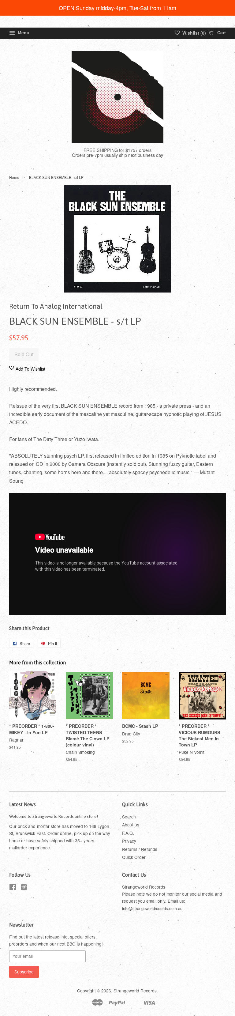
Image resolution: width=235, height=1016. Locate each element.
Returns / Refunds (139, 849)
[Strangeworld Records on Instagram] (24, 888)
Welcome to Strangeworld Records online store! (53, 816)
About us (130, 824)
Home (14, 177)
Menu (23, 32)
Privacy (129, 841)
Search (129, 817)
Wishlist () (193, 33)
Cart (221, 32)
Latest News (22, 804)
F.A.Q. (128, 833)
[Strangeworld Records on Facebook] (12, 888)
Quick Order (134, 857)
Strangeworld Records (135, 991)
